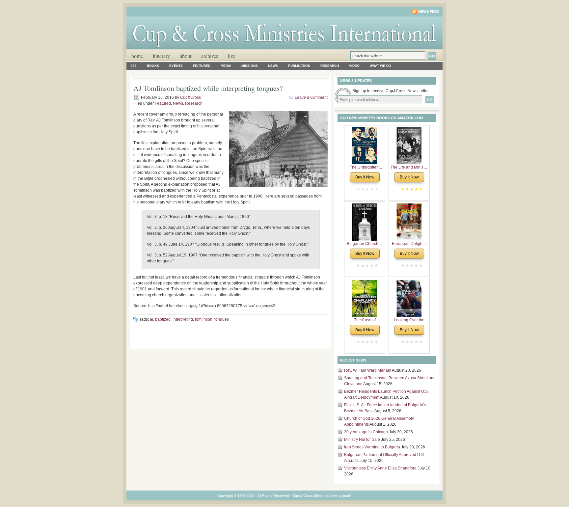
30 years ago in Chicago (366, 432)
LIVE (231, 55)
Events (176, 65)
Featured (201, 65)
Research (329, 65)
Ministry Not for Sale (362, 439)
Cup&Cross (190, 97)
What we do (380, 65)
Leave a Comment (311, 97)
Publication (299, 65)
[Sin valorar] (375, 189)
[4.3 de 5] (420, 189)
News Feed (428, 11)
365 (134, 65)
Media (226, 65)
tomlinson (203, 319)
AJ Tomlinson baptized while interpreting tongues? (208, 88)
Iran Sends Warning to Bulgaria (372, 447)
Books (153, 65)
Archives (209, 55)
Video (354, 65)
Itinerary (161, 55)
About (185, 55)
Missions (249, 65)
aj (151, 319)
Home (137, 55)
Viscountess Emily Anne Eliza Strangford (380, 468)
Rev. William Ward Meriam (367, 370)
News (273, 65)
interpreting (183, 319)
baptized (163, 319)
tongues (221, 319)
